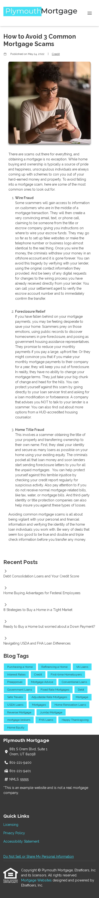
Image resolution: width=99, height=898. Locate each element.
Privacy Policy (14, 833)
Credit (56, 54)
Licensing (10, 825)
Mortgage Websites (37, 880)
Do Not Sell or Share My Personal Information (38, 856)
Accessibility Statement (21, 841)
